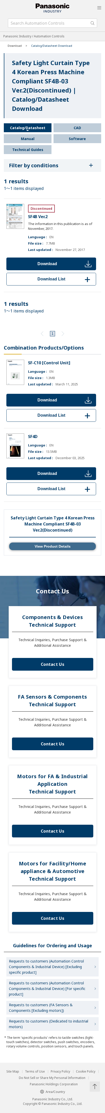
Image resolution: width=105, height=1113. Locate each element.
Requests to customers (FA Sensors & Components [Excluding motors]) (41, 1007)
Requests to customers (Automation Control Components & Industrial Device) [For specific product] (47, 989)
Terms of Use (35, 1071)
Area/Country (55, 1092)
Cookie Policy (85, 1071)
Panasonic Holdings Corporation (54, 1084)
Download (47, 264)
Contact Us (52, 664)
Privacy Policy (60, 1071)
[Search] (92, 23)
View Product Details (53, 546)
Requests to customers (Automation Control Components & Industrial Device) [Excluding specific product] (46, 967)
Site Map (12, 1071)
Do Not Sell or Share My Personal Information (52, 1077)
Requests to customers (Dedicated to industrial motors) (48, 1024)
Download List (64, 279)
